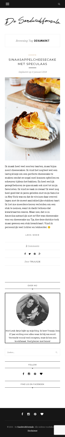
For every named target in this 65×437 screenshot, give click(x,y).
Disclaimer (32, 430)
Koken (32, 55)
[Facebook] (24, 373)
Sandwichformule (25, 427)
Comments (32, 245)
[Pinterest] (35, 373)
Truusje (35, 261)
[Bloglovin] (41, 373)
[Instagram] (29, 373)
